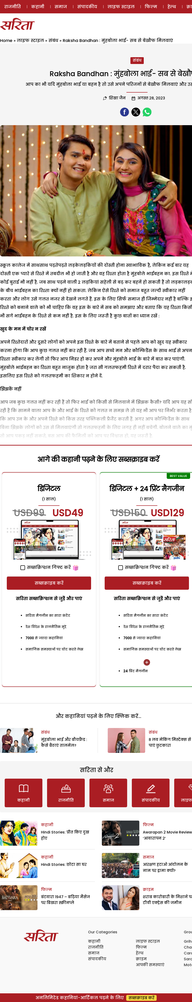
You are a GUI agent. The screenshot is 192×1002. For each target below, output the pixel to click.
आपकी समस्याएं (150, 965)
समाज (61, 7)
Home (6, 40)
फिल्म (151, 7)
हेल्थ (171, 7)
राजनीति (12, 7)
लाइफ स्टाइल (121, 7)
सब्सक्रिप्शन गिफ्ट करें (48, 567)
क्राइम (148, 889)
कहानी (37, 7)
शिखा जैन (117, 98)
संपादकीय (87, 7)
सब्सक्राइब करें (49, 583)
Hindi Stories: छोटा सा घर (64, 864)
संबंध (53, 40)
